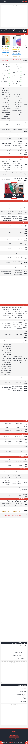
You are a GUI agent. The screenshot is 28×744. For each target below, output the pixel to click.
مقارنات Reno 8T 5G (7, 516)
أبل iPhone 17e (23, 646)
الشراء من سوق (16, 53)
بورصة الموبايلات (14, 739)
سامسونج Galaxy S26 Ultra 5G (19, 649)
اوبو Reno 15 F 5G (22, 659)
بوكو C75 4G (23, 698)
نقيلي (4, 1)
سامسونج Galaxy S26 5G (20, 652)
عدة (25, 1)
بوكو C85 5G (23, 701)
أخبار (11, 1)
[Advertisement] (14, 15)
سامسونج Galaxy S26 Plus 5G (19, 656)
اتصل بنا (14, 731)
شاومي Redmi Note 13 (21, 695)
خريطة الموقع (14, 735)
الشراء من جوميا (16, 56)
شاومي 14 (23, 688)
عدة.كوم (11, 742)
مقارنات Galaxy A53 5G (17, 516)
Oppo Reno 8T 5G (6, 60)
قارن (18, 1)
